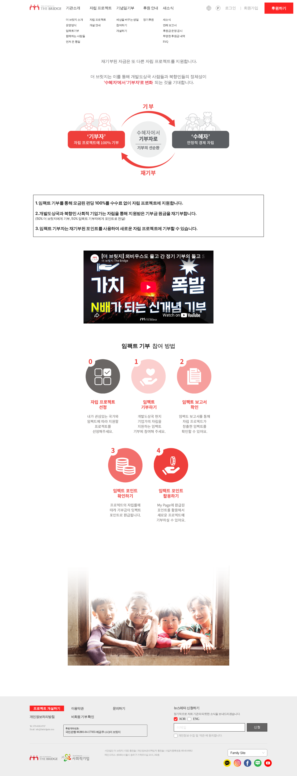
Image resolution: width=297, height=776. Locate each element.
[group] (279, 8)
